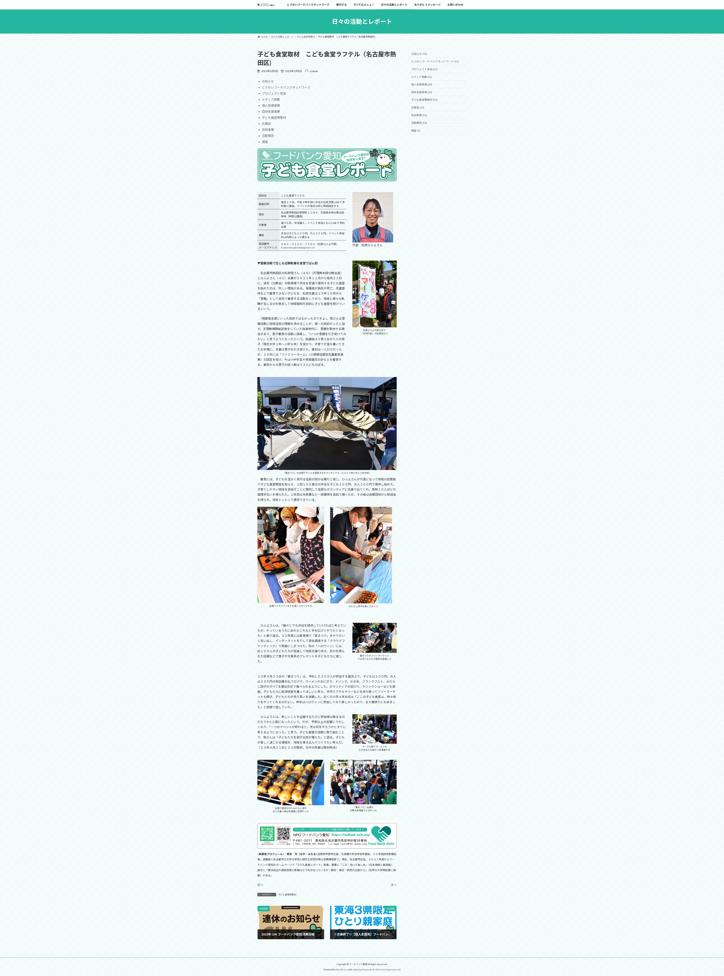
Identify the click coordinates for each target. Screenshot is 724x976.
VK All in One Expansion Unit (386, 969)
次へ (394, 885)
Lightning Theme (361, 969)
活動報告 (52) (419, 122)
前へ (260, 885)
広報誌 (266, 123)
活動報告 (268, 135)
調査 (265, 141)
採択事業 (268, 129)
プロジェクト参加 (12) (424, 69)
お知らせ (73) (419, 53)
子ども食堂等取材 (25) (424, 100)
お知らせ (268, 81)
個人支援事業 (271, 105)
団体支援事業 (271, 111)
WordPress (341, 969)
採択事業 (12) (419, 115)
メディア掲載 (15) (421, 76)
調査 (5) (415, 130)
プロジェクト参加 (274, 93)
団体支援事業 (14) (421, 92)
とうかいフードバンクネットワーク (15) (435, 61)
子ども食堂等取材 (274, 117)
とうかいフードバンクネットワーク (286, 87)
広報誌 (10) (417, 107)
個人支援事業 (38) (421, 84)
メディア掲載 (271, 99)
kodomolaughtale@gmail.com (298, 247)
